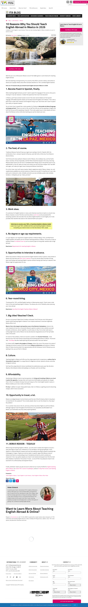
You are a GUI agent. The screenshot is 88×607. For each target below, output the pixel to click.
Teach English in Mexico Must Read (40, 475)
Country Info (11, 16)
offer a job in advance (25, 258)
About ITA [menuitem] (51, 8)
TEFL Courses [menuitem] (4, 8)
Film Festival (31, 577)
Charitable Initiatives (44, 570)
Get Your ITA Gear (32, 573)
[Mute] (46, 143)
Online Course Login (33, 566)
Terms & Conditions (17, 573)
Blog (10, 20)
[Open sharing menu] (52, 143)
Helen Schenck (14, 35)
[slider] (27, 143)
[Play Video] (7, 143)
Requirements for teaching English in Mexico (24, 246)
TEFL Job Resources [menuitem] (33, 8)
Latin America (15, 20)
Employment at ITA (44, 577)
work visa (36, 215)
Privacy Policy (8, 573)
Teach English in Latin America (24, 475)
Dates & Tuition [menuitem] (13, 8)
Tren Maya (11, 340)
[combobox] (78, 4)
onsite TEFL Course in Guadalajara (24, 468)
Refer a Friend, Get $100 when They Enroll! (14, 580)
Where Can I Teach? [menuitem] (23, 8)
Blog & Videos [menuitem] (43, 8)
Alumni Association (33, 570)
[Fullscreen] (54, 143)
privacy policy (65, 605)
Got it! (75, 605)
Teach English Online (51, 16)
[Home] (6, 20)
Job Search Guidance (37, 16)
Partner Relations (44, 573)
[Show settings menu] (49, 143)
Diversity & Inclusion (44, 566)
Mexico (21, 20)
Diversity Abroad (65, 16)
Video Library (76, 16)
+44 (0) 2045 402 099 (14, 571)
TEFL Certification (23, 16)
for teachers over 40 (19, 241)
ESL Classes (31, 580)
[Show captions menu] (43, 143)
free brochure (14, 517)
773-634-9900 (13, 569)
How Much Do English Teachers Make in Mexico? (25, 309)
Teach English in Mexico (11, 475)
